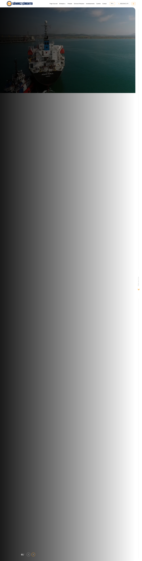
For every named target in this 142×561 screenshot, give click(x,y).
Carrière (98, 3)
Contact (104, 3)
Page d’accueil (53, 3)
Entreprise (62, 3)
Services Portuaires (79, 3)
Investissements (90, 3)
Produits (70, 3)
